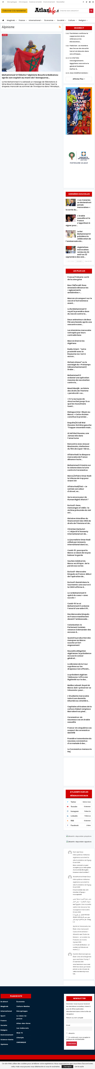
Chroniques (23, 2)
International (35, 20)
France (22, 20)
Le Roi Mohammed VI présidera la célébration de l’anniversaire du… (78, 236)
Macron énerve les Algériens (76, 342)
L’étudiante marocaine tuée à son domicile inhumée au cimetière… (78, 698)
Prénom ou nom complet (74, 1018)
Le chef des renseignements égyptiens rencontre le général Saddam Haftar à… (79, 63)
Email (68, 1025)
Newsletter (61, 2)
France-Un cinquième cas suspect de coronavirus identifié (79, 730)
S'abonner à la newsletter (14, 10)
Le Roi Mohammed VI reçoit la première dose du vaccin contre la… (78, 311)
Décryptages (12, 2)
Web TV (19, 1033)
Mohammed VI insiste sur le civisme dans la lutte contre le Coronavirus (79, 467)
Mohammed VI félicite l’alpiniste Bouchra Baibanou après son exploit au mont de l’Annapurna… (30, 76)
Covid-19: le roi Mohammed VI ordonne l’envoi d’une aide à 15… (78, 606)
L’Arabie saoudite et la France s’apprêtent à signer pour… (78, 221)
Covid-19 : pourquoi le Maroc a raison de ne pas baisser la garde (79, 552)
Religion (82, 20)
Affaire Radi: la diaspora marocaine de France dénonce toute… (78, 457)
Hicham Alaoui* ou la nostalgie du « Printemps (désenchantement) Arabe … (79, 366)
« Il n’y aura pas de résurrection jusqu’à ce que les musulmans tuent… (78, 402)
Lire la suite (79, 1066)
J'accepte (67, 1066)
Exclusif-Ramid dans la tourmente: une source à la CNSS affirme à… (79, 584)
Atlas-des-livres (23, 1023)
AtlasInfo (71, 1033)
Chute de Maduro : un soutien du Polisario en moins (81, 937)
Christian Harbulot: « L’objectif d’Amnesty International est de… (77, 531)
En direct (4, 1002)
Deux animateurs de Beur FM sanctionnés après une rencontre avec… (79, 322)
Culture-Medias (23, 1006)
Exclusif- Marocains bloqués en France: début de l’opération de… (79, 574)
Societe (4, 1025)
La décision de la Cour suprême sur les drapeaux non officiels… (78, 666)
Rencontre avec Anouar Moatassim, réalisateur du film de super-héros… (78, 446)
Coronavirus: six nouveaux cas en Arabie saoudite (78, 719)
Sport (5, 35)
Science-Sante (7, 1039)
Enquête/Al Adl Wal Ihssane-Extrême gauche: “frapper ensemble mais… (79, 425)
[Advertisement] (78, 771)
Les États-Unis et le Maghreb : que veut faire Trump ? (82, 957)
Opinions (4, 1044)
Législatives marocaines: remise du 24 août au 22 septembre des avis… (77, 252)
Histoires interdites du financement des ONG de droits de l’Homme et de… (79, 520)
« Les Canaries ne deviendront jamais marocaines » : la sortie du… (78, 205)
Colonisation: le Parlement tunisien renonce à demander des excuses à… (79, 628)
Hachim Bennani (79, 954)
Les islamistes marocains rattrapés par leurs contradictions (79, 332)
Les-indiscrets (22, 1028)
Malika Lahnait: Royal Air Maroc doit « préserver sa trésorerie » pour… (79, 687)
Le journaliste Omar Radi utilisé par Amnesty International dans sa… (78, 542)
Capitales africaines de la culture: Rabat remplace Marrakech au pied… (79, 709)
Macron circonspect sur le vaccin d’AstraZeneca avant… (79, 300)
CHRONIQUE (21, 1042)
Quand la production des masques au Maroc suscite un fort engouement (79, 641)
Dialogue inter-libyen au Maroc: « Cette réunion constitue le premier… (78, 414)
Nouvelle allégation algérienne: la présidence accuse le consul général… (79, 654)
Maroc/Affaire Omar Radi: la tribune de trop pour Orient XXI (79, 478)
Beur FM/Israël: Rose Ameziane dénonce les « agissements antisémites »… (77, 289)
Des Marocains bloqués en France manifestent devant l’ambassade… (78, 616)
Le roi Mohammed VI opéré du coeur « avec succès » (77, 595)
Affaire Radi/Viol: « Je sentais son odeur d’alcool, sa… (77, 489)
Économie (48, 20)
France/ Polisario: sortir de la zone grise (78, 278)
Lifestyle (20, 1038)
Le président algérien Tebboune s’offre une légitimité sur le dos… (77, 677)
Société (60, 20)
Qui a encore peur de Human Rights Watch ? (78, 498)
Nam (74, 852)
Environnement (49, 2)
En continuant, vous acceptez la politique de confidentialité (78, 1038)
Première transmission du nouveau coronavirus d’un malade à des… (79, 741)
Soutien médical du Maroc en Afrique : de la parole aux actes (78, 563)
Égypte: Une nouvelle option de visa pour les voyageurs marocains (82, 907)
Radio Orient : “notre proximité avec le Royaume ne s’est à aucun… (76, 353)
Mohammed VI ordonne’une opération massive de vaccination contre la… (78, 379)
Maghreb (11, 20)
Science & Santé (35, 2)
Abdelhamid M (78, 877)
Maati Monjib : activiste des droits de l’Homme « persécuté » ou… (78, 390)
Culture (71, 20)
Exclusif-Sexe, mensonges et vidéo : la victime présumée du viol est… (79, 509)
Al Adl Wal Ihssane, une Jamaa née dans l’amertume (78, 435)
